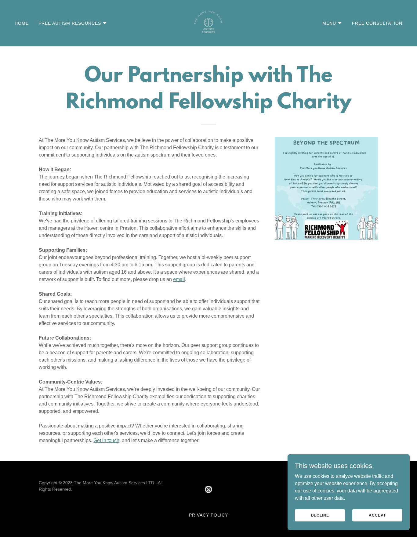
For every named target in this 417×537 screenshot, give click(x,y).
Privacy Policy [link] (208, 515)
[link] (208, 22)
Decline (320, 515)
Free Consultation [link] (377, 23)
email (179, 279)
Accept (377, 515)
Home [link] (22, 23)
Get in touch (106, 440)
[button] (72, 23)
